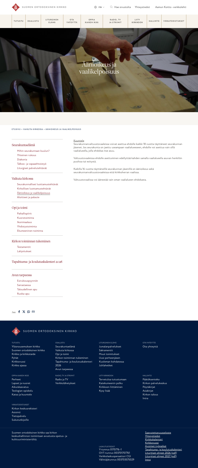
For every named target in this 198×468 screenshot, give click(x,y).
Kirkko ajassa (19, 365)
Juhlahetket (106, 365)
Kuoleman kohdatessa (111, 361)
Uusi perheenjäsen (109, 358)
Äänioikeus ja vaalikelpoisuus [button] (33, 193)
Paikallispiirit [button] (24, 213)
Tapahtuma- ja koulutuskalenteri (163, 449)
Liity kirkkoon (137, 21)
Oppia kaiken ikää (92, 21)
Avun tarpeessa (64, 369)
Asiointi (16, 412)
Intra (145, 398)
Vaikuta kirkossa (33, 129)
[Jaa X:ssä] (24, 312)
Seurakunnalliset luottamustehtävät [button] (37, 184)
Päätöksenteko (151, 379)
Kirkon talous (150, 394)
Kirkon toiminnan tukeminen (71, 358)
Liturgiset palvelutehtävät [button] (32, 168)
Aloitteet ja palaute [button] (28, 197)
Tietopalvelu (19, 416)
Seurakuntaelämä (65, 346)
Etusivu (16, 129)
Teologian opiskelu (22, 391)
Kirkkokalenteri (154, 439)
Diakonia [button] (22, 159)
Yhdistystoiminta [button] (27, 226)
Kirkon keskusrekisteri (24, 408)
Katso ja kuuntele (22, 394)
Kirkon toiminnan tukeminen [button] (31, 241)
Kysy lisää (104, 391)
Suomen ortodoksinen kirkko (28, 350)
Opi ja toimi (62, 354)
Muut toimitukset (109, 354)
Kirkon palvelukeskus (155, 383)
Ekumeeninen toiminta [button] (30, 231)
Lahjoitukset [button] (24, 251)
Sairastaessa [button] (24, 285)
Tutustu (19, 21)
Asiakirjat (148, 391)
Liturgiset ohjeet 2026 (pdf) (161, 453)
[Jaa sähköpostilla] (33, 312)
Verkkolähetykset (65, 383)
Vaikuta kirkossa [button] (22, 178)
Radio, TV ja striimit (115, 21)
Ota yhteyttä (72, 21)
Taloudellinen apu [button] (27, 289)
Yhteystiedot (142, 7)
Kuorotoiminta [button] (25, 218)
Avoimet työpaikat (155, 446)
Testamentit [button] (24, 247)
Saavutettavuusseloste (158, 432)
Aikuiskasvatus (20, 387)
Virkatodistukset (173, 21)
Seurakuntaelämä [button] (23, 145)
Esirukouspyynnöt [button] (27, 281)
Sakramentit (106, 350)
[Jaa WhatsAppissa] (29, 312)
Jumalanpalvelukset (110, 346)
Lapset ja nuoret (21, 383)
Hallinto (154, 21)
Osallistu (33, 21)
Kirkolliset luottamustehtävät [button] (34, 188)
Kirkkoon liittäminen (111, 387)
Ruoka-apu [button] (23, 294)
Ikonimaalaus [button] (24, 222)
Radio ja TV (61, 379)
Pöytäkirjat (149, 387)
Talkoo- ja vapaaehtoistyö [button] (31, 164)
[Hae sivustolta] (111, 7)
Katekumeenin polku (111, 383)
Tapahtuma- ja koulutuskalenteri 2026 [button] (37, 261)
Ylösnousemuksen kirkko (26, 346)
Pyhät (15, 358)
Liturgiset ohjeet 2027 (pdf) (161, 456)
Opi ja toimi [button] (19, 207)
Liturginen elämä (52, 21)
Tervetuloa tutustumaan (112, 379)
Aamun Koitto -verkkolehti (170, 7)
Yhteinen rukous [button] (26, 155)
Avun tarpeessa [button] (22, 275)
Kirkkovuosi (18, 361)
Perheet (16, 379)
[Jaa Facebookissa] (19, 312)
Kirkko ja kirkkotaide (23, 354)
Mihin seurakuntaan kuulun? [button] (33, 151)
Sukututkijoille (20, 420)
